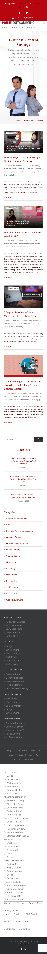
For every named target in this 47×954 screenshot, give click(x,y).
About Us (17, 759)
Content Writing (13, 184)
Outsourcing (11, 574)
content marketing (10, 187)
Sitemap (7, 750)
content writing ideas (11, 267)
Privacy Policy (37, 750)
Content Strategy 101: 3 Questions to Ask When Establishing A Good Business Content (23, 385)
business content (31, 259)
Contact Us (29, 759)
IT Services (11, 562)
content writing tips (29, 270)
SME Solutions (33, 914)
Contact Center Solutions (17, 543)
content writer (38, 187)
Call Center (9, 929)
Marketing (34, 336)
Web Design (11, 593)
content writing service (12, 270)
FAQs (37, 755)
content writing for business (25, 190)
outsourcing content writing (19, 192)
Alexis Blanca (11, 334)
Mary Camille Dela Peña (16, 254)
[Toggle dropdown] (22, 28)
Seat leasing (11, 581)
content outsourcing (25, 187)
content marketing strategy (19, 414)
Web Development (14, 599)
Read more (7, 198)
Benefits (28, 755)
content (20, 262)
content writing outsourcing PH (31, 267)
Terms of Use (21, 750)
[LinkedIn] (27, 13)
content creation (30, 262)
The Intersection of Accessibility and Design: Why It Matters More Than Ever (23, 479)
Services (16, 27)
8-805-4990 (21, 3)
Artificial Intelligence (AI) (17, 518)
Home (5, 27)
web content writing (21, 272)
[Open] (43, 23)
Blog (5, 184)
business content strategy (34, 184)
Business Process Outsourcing (26, 256)
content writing (9, 190)
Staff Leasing (12, 587)
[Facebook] (20, 13)
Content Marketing (10, 336)
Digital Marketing (24, 336)
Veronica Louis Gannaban (15, 182)
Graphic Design (13, 556)
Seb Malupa (11, 406)
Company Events (13, 537)
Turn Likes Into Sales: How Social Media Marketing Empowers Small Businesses (23, 461)
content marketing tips (19, 417)
